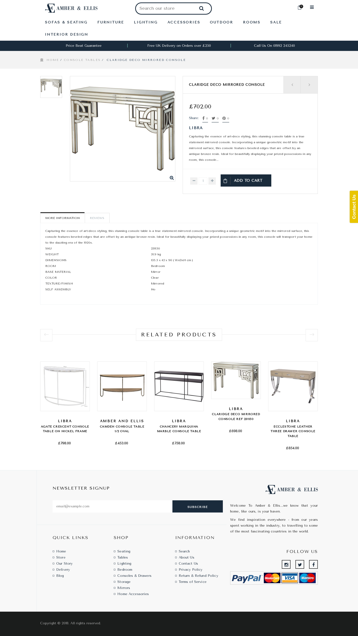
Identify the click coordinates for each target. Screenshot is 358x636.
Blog (60, 576)
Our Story (64, 563)
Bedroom (124, 570)
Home (53, 60)
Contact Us (188, 563)
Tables (122, 557)
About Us (186, 557)
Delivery (63, 570)
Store (61, 557)
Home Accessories (133, 594)
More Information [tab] (62, 218)
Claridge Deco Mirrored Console (227, 85)
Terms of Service (193, 582)
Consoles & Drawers (134, 576)
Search (184, 551)
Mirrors (123, 588)
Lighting (124, 563)
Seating (123, 551)
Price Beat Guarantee (84, 46)
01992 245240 (284, 46)
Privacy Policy (191, 570)
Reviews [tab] (97, 218)
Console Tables (82, 60)
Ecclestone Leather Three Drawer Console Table (293, 431)
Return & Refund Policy (198, 576)
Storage (124, 582)
